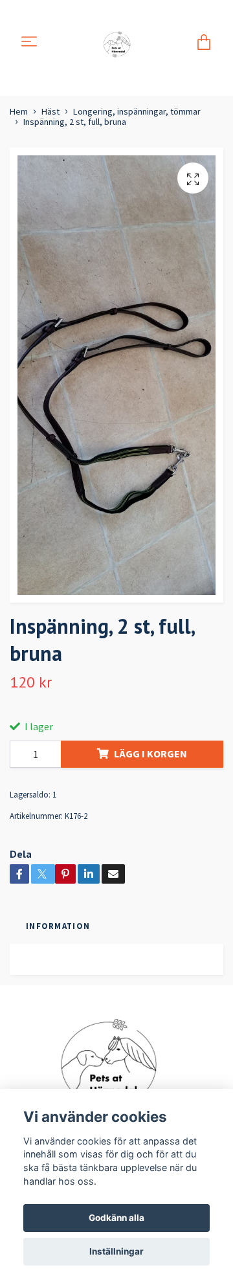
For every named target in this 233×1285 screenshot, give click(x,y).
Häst (50, 111)
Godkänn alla (116, 1217)
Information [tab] (58, 926)
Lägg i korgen (150, 753)
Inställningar (116, 1251)
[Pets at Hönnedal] (119, 42)
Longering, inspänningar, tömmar (137, 111)
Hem (19, 111)
